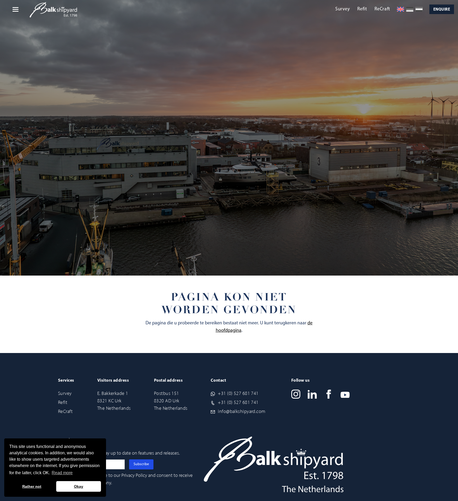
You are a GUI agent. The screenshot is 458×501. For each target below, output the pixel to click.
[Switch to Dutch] (419, 9)
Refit (362, 9)
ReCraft (382, 9)
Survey (342, 9)
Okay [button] (78, 486)
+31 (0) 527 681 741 (238, 393)
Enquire (441, 10)
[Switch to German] (410, 9)
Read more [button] (62, 472)
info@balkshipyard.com (241, 411)
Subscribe (141, 464)
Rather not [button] (31, 486)
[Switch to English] (400, 9)
